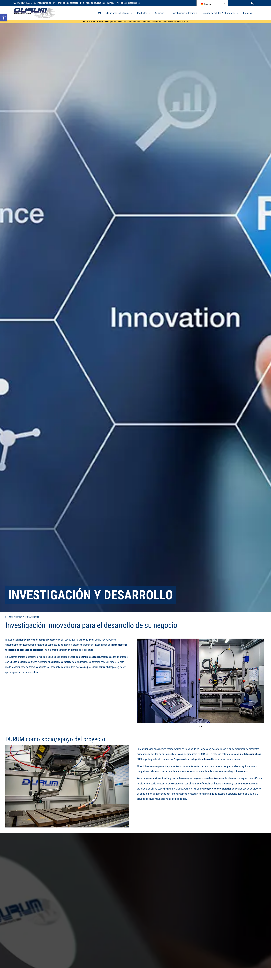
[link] (3, 17)
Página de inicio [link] (11, 617)
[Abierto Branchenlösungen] (131, 13)
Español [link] (207, 4)
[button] (252, 3)
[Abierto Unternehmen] (254, 13)
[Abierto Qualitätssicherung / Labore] (237, 13)
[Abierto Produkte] (149, 13)
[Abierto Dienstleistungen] (166, 13)
